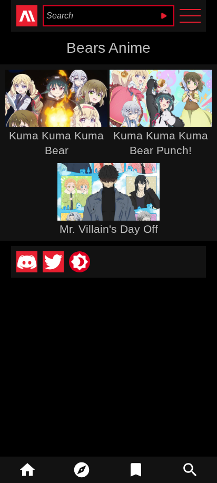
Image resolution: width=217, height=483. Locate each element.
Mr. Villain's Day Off (109, 229)
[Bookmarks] (135, 469)
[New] (81, 469)
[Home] (27, 469)
